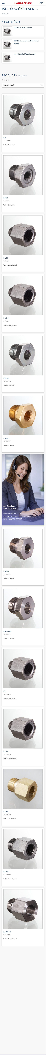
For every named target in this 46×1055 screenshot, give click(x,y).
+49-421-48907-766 (12, 513)
